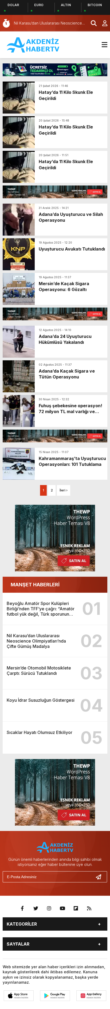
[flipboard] (76, 908)
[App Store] (19, 995)
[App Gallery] (91, 995)
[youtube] (62, 908)
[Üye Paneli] (102, 23)
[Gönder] (100, 876)
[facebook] (22, 908)
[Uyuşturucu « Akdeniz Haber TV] (33, 44)
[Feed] (89, 908)
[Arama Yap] (91, 23)
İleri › (64, 490)
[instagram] (49, 908)
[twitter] (36, 908)
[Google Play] (55, 995)
